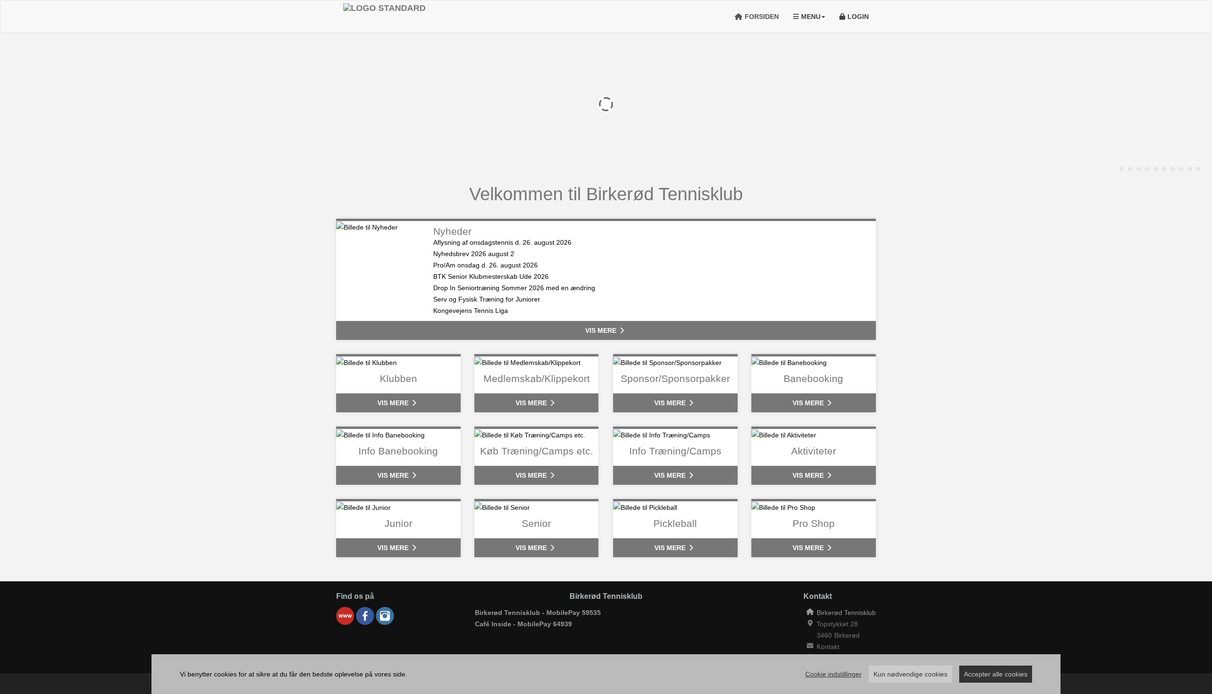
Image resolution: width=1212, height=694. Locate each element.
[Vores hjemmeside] (345, 616)
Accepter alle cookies (995, 674)
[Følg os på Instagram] (385, 616)
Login (858, 16)
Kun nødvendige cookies (910, 674)
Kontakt (828, 646)
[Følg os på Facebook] (365, 616)
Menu (810, 16)
